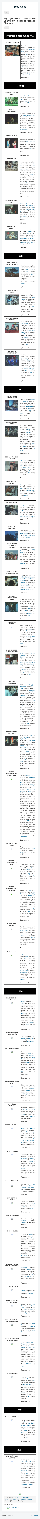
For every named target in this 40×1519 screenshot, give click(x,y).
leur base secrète (29, 183)
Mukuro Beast (24, 970)
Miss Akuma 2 (28, 1188)
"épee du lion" (23, 129)
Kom (22, 268)
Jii (32, 692)
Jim (27, 146)
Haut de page (34, 1515)
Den (29, 103)
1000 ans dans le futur (27, 760)
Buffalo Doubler (27, 467)
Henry (27, 1306)
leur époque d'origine (26, 1484)
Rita (21, 782)
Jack (22, 1306)
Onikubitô (29, 488)
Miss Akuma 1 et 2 (28, 1141)
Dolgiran (23, 283)
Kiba (31, 372)
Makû (32, 207)
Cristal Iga (32, 49)
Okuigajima (25, 67)
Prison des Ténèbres (27, 790)
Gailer (28, 911)
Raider (33, 849)
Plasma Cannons (25, 586)
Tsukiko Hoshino (29, 334)
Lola (31, 148)
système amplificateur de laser (27, 238)
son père (32, 741)
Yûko (25, 101)
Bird (29, 473)
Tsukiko (25, 216)
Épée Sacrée (25, 739)
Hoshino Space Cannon (28, 242)
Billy (34, 165)
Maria (22, 1307)
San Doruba (31, 355)
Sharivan (27, 537)
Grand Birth (29, 589)
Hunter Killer (29, 205)
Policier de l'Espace (25, 204)
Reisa (26, 956)
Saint (28, 873)
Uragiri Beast (23, 836)
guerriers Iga (26, 74)
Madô (22, 51)
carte (28, 723)
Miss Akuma (23, 972)
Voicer (21, 218)
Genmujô (32, 1327)
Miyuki (33, 700)
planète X (24, 1470)
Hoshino (28, 209)
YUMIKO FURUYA (14, 1508)
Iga (27, 54)
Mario (31, 784)
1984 (27, 1437)
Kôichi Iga (23, 686)
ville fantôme (24, 323)
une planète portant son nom (28, 1424)
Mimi (32, 275)
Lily (29, 615)
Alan (26, 370)
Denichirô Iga (25, 96)
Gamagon (32, 1116)
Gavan (31, 269)
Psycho (25, 610)
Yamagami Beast (30, 636)
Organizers (32, 777)
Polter (31, 174)
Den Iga (28, 433)
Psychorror (24, 1255)
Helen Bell (32, 141)
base (21, 413)
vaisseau (31, 230)
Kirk (31, 1306)
